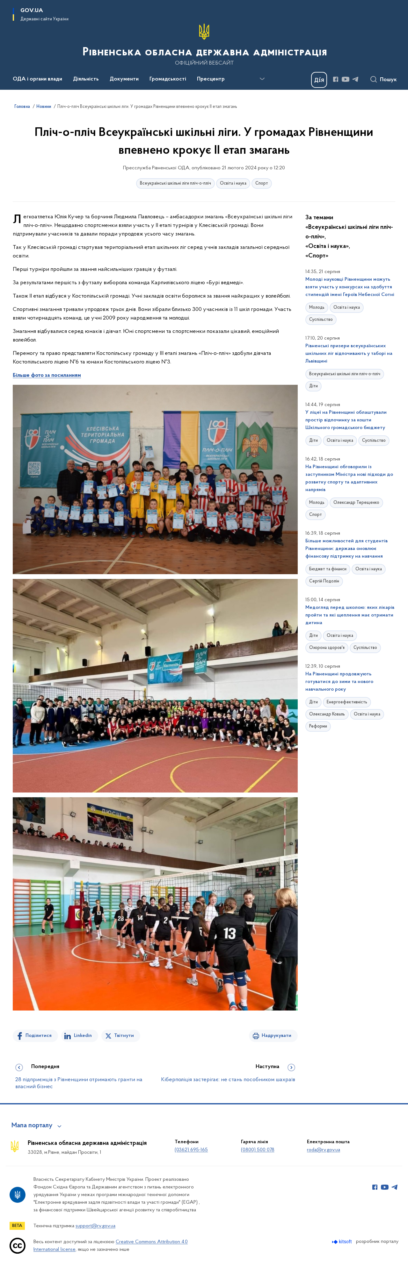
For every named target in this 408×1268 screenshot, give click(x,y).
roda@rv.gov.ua (323, 1149)
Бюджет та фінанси (327, 569)
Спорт (261, 183)
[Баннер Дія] (319, 80)
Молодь (316, 307)
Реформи (318, 726)
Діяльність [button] (86, 79)
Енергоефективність (347, 702)
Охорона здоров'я (327, 647)
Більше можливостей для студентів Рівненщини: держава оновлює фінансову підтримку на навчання (346, 549)
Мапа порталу (32, 1125)
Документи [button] (124, 79)
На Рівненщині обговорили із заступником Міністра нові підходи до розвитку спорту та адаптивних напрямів (349, 478)
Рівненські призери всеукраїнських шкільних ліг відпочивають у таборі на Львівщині (348, 353)
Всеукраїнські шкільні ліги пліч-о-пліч (175, 183)
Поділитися (39, 1035)
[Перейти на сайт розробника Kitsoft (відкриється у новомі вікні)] (342, 1241)
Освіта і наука (233, 183)
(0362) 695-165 (191, 1149)
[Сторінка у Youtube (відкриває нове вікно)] (345, 79)
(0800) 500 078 (257, 1149)
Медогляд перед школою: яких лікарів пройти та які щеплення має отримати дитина (349, 615)
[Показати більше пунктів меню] (262, 79)
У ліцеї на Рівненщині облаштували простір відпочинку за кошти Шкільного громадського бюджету (346, 420)
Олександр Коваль (327, 714)
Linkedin (83, 1035)
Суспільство (321, 319)
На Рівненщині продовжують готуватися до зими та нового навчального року (339, 682)
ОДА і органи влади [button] (37, 79)
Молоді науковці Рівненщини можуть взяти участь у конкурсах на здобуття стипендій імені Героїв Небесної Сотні (349, 287)
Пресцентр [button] (211, 79)
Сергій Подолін (324, 581)
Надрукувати (276, 1035)
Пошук (388, 80)
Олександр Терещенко (356, 502)
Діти (313, 386)
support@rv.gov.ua (95, 1226)
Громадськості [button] (167, 79)
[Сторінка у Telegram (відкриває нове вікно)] (355, 79)
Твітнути (124, 1035)
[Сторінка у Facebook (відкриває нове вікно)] (335, 79)
